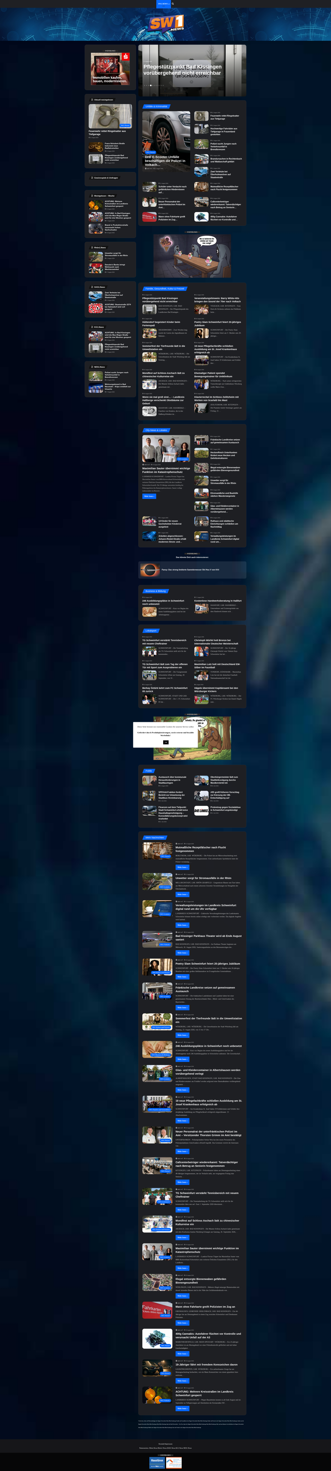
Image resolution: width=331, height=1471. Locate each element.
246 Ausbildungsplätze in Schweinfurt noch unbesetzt (209, 1046)
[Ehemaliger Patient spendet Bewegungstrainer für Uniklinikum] (201, 384)
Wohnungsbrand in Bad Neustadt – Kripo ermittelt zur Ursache (118, 386)
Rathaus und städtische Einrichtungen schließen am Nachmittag (224, 524)
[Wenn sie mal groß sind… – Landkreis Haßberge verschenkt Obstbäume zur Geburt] (149, 411)
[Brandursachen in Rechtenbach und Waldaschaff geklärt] (201, 159)
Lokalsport (151, 630)
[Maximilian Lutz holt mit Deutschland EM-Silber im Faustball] (201, 675)
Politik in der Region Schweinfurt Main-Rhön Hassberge (160, 1427)
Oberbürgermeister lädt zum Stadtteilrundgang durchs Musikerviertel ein (224, 780)
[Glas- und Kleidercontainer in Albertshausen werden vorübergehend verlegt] (201, 506)
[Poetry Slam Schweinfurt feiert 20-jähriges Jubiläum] (201, 333)
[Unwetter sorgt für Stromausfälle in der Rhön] (201, 480)
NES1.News (187, 1448)
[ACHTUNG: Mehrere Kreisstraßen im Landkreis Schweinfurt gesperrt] (96, 205)
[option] (192, 70)
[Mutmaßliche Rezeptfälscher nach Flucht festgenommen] (201, 187)
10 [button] (163, 85)
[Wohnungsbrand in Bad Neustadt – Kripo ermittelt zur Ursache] (96, 388)
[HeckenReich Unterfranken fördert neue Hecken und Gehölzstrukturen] (201, 453)
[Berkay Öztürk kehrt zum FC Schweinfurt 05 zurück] (149, 699)
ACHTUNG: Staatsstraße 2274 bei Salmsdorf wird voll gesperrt (118, 306)
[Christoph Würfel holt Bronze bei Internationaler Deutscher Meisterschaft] (201, 651)
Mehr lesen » (149, 496)
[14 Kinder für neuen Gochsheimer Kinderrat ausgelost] (149, 521)
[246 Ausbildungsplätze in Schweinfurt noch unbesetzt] (149, 612)
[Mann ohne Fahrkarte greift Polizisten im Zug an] (149, 217)
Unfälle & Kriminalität (156, 106)
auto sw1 (149, 168)
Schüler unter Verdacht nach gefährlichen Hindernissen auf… (173, 190)
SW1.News (163, 4)
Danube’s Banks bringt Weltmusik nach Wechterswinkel (115, 267)
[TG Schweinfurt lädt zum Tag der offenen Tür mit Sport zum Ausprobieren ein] (149, 675)
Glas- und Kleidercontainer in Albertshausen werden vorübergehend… (224, 509)
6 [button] (154, 85)
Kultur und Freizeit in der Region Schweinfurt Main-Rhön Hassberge (222, 1421)
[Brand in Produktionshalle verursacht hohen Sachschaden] (96, 229)
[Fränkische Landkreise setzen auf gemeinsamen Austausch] (201, 440)
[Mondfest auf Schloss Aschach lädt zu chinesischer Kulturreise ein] (149, 384)
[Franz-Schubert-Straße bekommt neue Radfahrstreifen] (96, 147)
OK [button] (166, 742)
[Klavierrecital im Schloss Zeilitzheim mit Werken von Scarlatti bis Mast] (201, 408)
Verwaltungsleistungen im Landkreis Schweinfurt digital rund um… (224, 539)
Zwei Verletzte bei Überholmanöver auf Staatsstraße (220, 174)
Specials (168, 1424)
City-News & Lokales (156, 430)
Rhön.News (153, 1448)
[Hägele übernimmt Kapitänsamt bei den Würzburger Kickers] (201, 699)
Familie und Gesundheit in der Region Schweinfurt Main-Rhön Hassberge (191, 1421)
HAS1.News (171, 1448)
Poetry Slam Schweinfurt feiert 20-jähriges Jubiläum (208, 963)
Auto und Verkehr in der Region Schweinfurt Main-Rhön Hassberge (186, 1427)
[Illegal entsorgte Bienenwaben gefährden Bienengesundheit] (201, 468)
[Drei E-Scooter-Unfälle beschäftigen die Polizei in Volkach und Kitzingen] (166, 141)
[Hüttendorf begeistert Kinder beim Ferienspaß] (149, 333)
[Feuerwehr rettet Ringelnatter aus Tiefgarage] (201, 116)
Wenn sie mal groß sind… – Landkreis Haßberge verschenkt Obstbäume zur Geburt (163, 400)
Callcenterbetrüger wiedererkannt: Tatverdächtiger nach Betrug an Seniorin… (225, 205)
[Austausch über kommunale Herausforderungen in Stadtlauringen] (149, 780)
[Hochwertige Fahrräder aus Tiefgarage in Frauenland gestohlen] (201, 129)
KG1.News (179, 1448)
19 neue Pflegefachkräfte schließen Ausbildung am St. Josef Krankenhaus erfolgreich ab (215, 349)
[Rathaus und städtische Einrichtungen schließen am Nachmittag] (201, 521)
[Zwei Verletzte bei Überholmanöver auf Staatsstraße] (201, 172)
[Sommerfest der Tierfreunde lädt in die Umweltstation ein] (149, 357)
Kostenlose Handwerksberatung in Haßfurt (218, 601)
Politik (149, 771)
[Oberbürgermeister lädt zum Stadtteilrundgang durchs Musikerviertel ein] (201, 780)
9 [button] (161, 85)
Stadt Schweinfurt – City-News (176, 1424)
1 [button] (144, 85)
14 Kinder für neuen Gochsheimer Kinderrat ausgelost (170, 524)
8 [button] (159, 85)
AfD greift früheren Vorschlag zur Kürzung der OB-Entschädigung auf (224, 795)
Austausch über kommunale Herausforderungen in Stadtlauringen (172, 780)
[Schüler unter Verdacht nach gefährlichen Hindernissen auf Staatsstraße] (149, 187)
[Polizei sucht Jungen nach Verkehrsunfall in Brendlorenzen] (201, 144)
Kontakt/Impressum (165, 1444)
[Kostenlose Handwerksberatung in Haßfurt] (201, 608)
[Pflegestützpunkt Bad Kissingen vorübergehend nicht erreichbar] (149, 309)
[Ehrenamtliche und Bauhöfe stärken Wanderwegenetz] (201, 493)
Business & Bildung (156, 591)
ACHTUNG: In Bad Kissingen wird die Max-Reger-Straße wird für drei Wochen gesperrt (118, 215)
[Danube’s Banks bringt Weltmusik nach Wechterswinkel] (96, 268)
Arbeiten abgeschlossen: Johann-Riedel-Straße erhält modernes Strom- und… (172, 539)
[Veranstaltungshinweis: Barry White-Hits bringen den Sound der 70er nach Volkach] (201, 309)
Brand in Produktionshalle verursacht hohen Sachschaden (116, 227)
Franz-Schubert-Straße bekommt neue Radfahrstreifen (115, 145)
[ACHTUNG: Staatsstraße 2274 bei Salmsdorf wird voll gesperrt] (96, 308)
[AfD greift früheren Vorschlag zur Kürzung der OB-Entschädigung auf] (201, 796)
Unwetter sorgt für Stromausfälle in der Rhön (203, 878)
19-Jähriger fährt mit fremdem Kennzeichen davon (207, 1364)
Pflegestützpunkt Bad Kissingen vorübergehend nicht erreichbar (116, 157)
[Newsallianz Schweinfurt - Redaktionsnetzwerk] (165, 24)
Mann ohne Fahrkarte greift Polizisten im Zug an (205, 1306)
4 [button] (150, 85)
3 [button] (148, 85)
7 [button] (157, 85)
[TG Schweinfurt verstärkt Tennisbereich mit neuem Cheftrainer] (149, 651)
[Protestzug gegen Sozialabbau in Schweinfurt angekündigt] (201, 811)
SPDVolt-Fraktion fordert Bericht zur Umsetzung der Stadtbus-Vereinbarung (172, 795)
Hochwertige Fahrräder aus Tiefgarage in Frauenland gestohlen (223, 132)
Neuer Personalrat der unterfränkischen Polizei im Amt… (172, 205)
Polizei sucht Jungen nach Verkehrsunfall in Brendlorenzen (223, 147)
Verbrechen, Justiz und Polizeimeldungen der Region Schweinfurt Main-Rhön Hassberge (157, 1421)
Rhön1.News (162, 1448)
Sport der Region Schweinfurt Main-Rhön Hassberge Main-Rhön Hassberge (200, 1424)
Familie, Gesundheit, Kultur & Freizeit (165, 288)
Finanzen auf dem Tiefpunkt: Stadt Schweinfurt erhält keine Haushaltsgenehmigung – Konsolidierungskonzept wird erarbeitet (173, 813)
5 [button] (152, 85)
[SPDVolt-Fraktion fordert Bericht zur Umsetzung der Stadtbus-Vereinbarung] (149, 796)
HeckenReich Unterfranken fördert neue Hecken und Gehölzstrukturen (223, 455)
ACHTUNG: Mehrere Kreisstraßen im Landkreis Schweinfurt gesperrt (116, 203)
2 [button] (146, 85)
